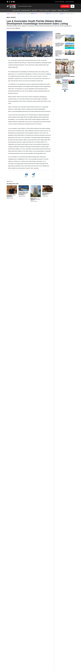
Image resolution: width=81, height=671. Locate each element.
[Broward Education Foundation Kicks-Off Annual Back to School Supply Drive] (58, 82)
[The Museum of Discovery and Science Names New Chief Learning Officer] (69, 52)
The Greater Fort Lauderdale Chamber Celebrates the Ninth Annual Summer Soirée (64, 76)
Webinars (60, 10)
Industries (34, 10)
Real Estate (11, 17)
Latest (57, 33)
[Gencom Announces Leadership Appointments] (12, 189)
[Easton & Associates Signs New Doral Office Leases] (69, 38)
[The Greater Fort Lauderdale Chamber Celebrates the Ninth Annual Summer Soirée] (64, 67)
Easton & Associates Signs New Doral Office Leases (59, 36)
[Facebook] (7, 1)
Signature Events (25, 10)
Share (33, 176)
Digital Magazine (70, 1)
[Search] (72, 6)
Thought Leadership (44, 10)
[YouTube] (14, 1)
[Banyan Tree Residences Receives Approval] (36, 191)
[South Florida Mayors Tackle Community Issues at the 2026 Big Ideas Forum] (65, 85)
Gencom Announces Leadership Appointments (11, 195)
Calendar (53, 10)
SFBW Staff (17, 28)
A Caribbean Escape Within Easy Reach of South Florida (59, 44)
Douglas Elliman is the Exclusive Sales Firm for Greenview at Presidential (23, 193)
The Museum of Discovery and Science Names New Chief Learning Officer (59, 53)
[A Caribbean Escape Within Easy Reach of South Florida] (69, 46)
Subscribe (65, 6)
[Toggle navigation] (7, 6)
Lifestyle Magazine (59, 1)
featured (11, 181)
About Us (65, 10)
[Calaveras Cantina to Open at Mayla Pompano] (47, 189)
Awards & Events (61, 59)
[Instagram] (9, 1)
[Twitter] (12, 1)
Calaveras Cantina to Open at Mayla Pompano (46, 193)
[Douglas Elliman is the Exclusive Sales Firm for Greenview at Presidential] (24, 188)
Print (26, 176)
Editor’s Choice (16, 10)
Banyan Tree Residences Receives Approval (35, 199)
